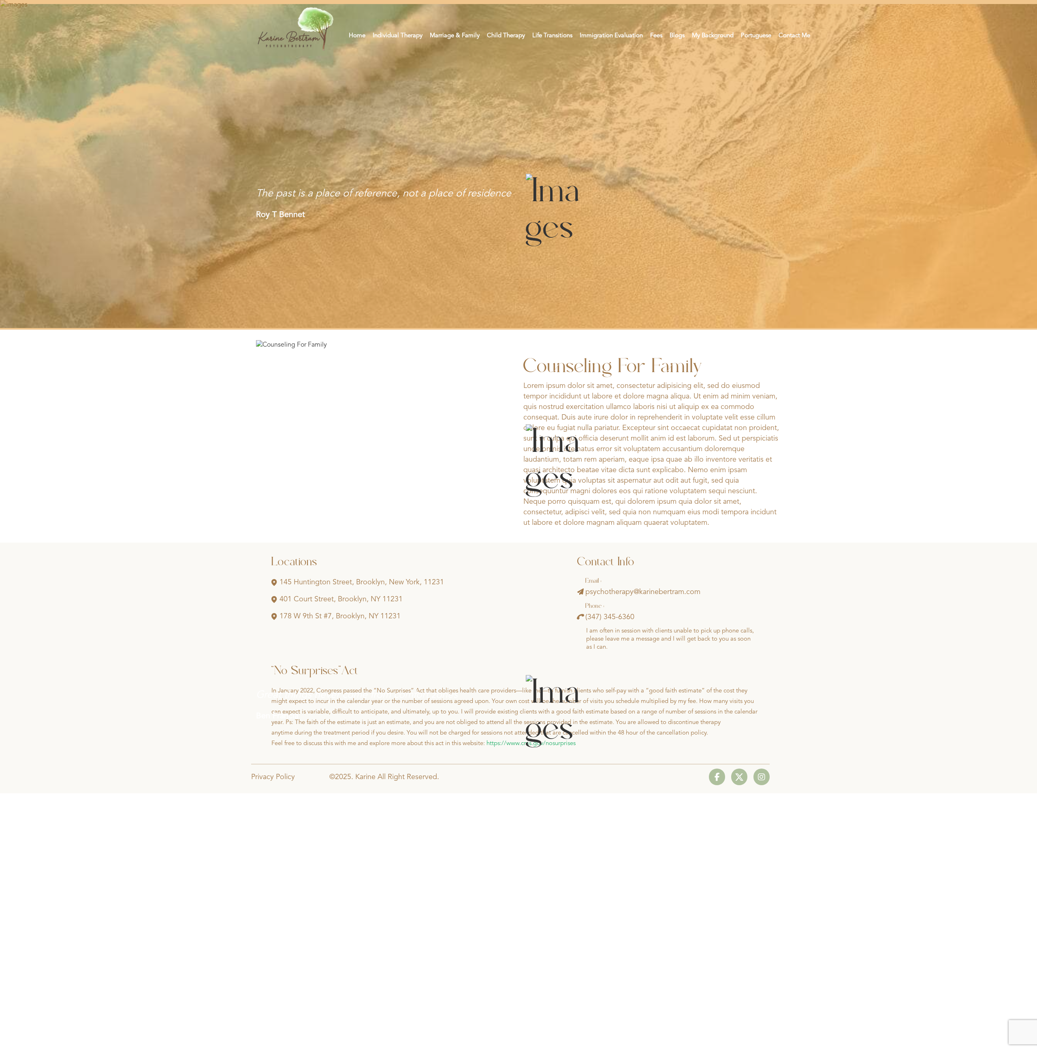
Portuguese (756, 36)
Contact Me (794, 36)
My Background (713, 36)
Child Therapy (506, 36)
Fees (656, 36)
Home (357, 36)
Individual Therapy (397, 36)
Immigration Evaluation (611, 36)
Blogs (677, 36)
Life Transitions (552, 36)
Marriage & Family (455, 36)
